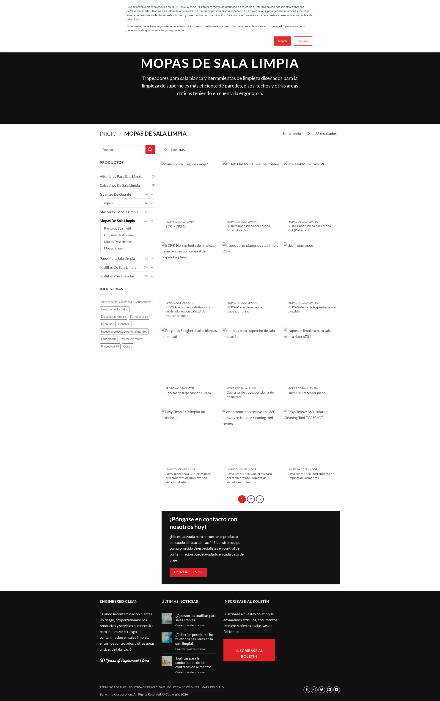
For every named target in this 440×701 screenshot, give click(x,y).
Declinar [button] (303, 41)
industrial (124, 324)
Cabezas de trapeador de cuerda (188, 393)
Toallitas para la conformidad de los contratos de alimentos (193, 662)
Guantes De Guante (115, 194)
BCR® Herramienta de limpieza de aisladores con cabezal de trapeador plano (187, 311)
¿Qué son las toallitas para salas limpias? (195, 617)
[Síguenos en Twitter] (321, 689)
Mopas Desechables (118, 242)
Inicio (108, 133)
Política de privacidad (147, 687)
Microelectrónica (132, 339)
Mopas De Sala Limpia (117, 220)
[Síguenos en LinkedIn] (329, 689)
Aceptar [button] (282, 41)
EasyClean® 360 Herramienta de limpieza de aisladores (311, 476)
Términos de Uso (113, 687)
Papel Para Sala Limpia (117, 258)
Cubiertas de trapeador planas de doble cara (250, 394)
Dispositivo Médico (113, 316)
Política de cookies (183, 687)
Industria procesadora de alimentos (124, 331)
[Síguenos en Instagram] (314, 689)
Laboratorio (108, 339)
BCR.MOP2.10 (175, 226)
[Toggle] (152, 194)
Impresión (107, 324)
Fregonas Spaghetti (117, 228)
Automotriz (143, 302)
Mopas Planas (114, 248)
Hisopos (106, 203)
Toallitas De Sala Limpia (118, 267)
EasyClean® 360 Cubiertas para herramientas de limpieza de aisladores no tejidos (249, 478)
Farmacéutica (139, 316)
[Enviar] (150, 149)
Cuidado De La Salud (114, 309)
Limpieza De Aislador (119, 235)
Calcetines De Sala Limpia (120, 185)
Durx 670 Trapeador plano (306, 393)
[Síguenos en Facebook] (306, 689)
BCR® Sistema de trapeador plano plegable (312, 309)
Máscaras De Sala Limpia (119, 212)
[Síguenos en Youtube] (336, 689)
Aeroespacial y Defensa (116, 302)
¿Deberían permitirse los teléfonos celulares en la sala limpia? (194, 638)
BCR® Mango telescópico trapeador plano (245, 309)
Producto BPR (110, 346)
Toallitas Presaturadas (117, 276)
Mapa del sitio (212, 687)
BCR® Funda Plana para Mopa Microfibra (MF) (248, 228)
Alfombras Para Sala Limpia (121, 176)
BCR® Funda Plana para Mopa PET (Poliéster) (309, 228)
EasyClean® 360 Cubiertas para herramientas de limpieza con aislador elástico (188, 478)
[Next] (260, 499)
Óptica (127, 346)
